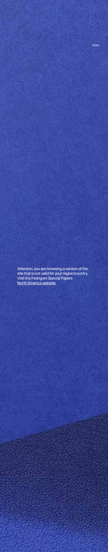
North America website (36, 283)
